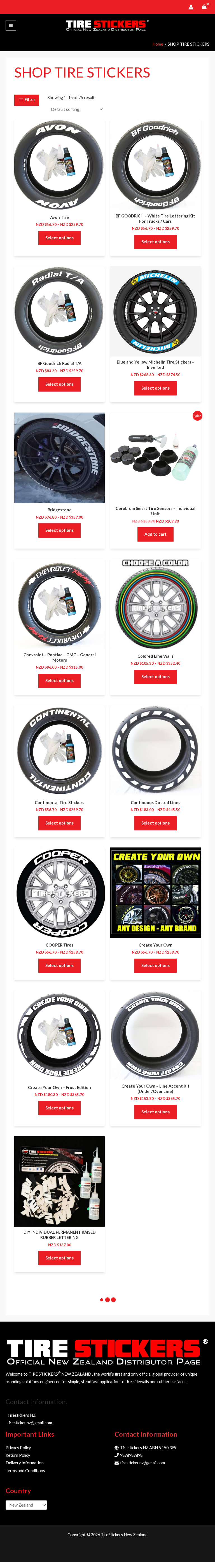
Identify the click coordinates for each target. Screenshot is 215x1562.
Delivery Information (25, 1462)
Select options (59, 237)
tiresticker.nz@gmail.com (142, 1462)
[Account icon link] (190, 7)
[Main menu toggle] (11, 25)
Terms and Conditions (25, 1470)
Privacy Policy (18, 1447)
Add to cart (155, 534)
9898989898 (131, 1455)
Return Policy (18, 1455)
